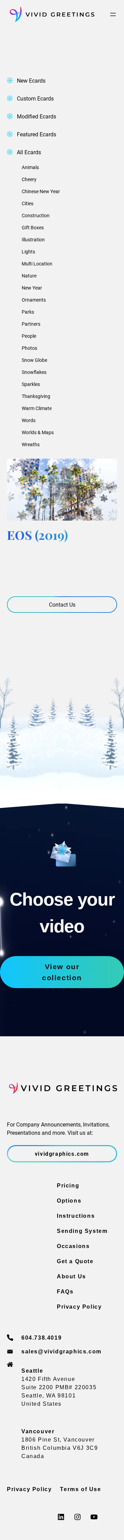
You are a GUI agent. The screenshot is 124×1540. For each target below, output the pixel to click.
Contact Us (62, 604)
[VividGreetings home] (50, 14)
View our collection (62, 972)
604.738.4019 (41, 1338)
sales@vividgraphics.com (61, 1351)
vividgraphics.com (62, 1153)
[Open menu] (113, 14)
